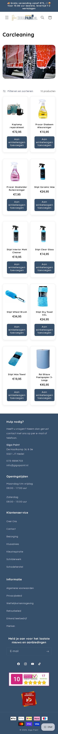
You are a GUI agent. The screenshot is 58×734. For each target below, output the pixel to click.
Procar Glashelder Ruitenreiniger (17, 188)
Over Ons (11, 521)
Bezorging (12, 536)
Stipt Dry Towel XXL (44, 313)
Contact (11, 529)
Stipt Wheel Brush (17, 312)
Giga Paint (33, 730)
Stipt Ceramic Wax (44, 187)
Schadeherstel (14, 567)
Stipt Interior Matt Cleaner (17, 251)
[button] (6, 17)
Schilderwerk (13, 559)
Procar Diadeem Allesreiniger (44, 126)
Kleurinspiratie (14, 552)
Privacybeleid (14, 596)
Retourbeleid (13, 611)
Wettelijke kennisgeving (20, 603)
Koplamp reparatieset (17, 126)
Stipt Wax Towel (17, 374)
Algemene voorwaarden (20, 588)
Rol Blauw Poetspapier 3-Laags (44, 377)
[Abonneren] (47, 651)
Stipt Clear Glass (44, 249)
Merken (10, 626)
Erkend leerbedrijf (16, 618)
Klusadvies (12, 544)
